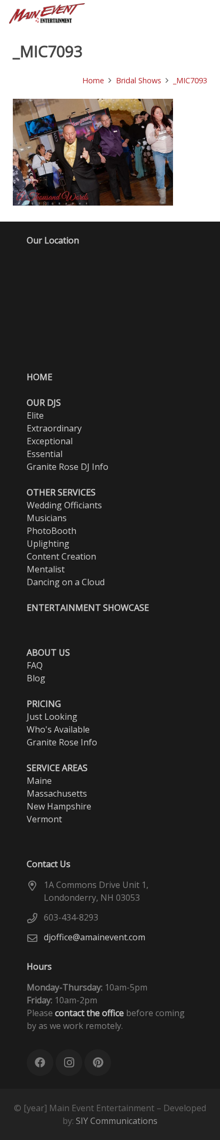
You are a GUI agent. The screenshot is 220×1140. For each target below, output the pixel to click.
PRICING (44, 704)
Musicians (47, 518)
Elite (35, 415)
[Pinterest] (145, 13)
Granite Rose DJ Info (67, 467)
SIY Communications (117, 1121)
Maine (39, 781)
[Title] (164, 13)
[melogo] (47, 13)
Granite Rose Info (62, 742)
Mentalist (46, 569)
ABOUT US (48, 652)
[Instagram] (126, 13)
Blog (36, 678)
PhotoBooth (51, 531)
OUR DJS (44, 402)
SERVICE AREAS (57, 768)
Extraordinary (54, 428)
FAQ (35, 665)
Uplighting (48, 543)
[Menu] (206, 13)
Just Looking (52, 716)
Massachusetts (57, 793)
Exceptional (50, 441)
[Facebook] (106, 13)
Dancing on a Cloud (66, 582)
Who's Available (58, 729)
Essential (44, 454)
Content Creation (61, 556)
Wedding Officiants (64, 505)
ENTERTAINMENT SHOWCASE (88, 608)
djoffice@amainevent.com (94, 937)
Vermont (44, 819)
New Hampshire (59, 806)
